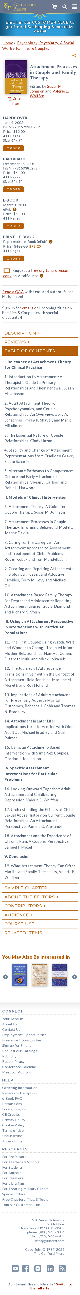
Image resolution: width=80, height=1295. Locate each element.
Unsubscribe (12, 1136)
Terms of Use (13, 1130)
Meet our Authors (16, 1072)
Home (8, 42)
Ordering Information (19, 1088)
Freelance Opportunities (22, 1040)
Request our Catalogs (19, 1051)
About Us (9, 1024)
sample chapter (25, 887)
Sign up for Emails (16, 1045)
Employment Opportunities (24, 1035)
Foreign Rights (14, 1109)
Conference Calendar (19, 1067)
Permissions (12, 1104)
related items (23, 932)
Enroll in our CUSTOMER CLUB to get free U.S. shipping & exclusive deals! (40, 26)
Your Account (13, 1019)
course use (19, 923)
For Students (12, 1167)
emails (27, 308)
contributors (23, 905)
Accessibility (12, 1141)
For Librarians (13, 1183)
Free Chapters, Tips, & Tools (25, 1199)
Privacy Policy (13, 1120)
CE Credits (11, 1114)
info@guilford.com (49, 1241)
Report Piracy (13, 1061)
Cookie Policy (13, 1125)
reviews (15, 342)
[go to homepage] (19, 6)
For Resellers (12, 1178)
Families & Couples (32, 48)
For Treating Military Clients (25, 1189)
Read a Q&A (13, 291)
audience (16, 915)
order (13, 148)
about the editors (29, 897)
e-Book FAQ (12, 1098)
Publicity (9, 1056)
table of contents (29, 350)
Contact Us (11, 1029)
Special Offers (13, 1194)
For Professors (14, 1157)
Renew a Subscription (19, 1093)
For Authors (12, 1173)
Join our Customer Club (21, 1205)
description (20, 333)
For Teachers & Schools (20, 1162)
